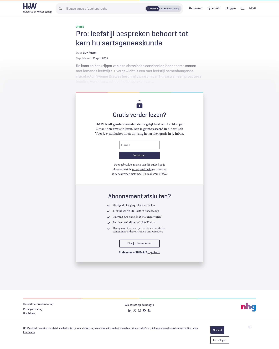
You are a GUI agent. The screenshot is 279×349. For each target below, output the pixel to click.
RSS (149, 310)
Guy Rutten (90, 52)
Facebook (144, 310)
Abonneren (195, 8)
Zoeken (154, 8)
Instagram (139, 310)
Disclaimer (29, 313)
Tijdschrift (213, 8)
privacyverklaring (142, 169)
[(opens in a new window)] (217, 307)
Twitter (134, 310)
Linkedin (129, 310)
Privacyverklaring (32, 309)
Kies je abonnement (139, 243)
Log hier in (154, 252)
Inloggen (230, 8)
